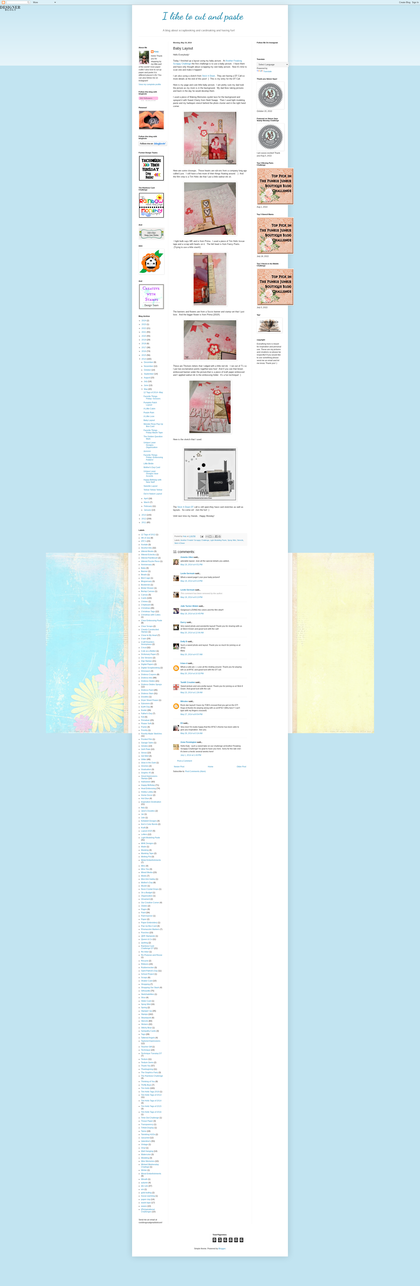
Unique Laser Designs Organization (151, 445)
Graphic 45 (146, 773)
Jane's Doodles (148, 811)
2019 (144, 340)
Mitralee (184, 701)
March (147, 502)
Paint (143, 912)
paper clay (145, 1199)
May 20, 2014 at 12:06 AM (192, 633)
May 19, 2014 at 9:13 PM (191, 581)
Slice (143, 997)
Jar (142, 814)
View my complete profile (150, 84)
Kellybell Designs (149, 821)
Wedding (145, 1158)
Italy (143, 807)
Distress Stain (147, 693)
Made (143, 847)
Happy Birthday (148, 785)
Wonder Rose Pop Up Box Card (153, 425)
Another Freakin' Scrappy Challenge (194, 540)
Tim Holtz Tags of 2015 (151, 1106)
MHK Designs (147, 843)
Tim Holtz (145, 1088)
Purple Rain (149, 412)
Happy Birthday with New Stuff (152, 481)
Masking (145, 850)
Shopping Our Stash (150, 987)
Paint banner (147, 916)
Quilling (144, 943)
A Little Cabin (149, 409)
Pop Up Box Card (149, 926)
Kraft (143, 828)
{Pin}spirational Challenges (148, 1210)
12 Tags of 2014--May (153, 392)
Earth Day (145, 707)
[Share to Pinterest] (219, 536)
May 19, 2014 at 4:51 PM (191, 564)
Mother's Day (147, 882)
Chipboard (146, 605)
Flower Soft (146, 723)
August (147, 378)
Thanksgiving (147, 1069)
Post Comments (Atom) (195, 771)
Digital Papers (147, 664)
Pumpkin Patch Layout (150, 403)
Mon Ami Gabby (148, 879)
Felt (142, 717)
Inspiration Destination (151, 802)
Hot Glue (145, 798)
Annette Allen (186, 557)
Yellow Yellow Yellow (153, 490)
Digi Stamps (146, 661)
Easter (144, 710)
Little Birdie (149, 463)
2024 (144, 320)
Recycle (144, 961)
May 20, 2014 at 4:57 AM (191, 654)
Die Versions (146, 658)
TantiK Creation (187, 682)
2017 (144, 347)
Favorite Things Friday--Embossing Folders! (153, 457)
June (146, 385)
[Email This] (207, 536)
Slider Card (146, 1001)
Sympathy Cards (148, 1031)
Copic (143, 638)
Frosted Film (146, 739)
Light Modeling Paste (218, 540)
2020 (144, 336)
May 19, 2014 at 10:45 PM (192, 613)
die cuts (144, 1186)
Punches (145, 932)
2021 (144, 332)
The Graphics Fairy (149, 1072)
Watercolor (146, 1154)
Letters (144, 834)
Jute (143, 818)
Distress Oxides (148, 681)
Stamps (144, 1014)
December (149, 362)
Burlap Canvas (147, 591)
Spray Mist (232, 540)
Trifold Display (147, 1128)
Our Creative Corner (150, 902)
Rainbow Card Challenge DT (147, 947)
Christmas (145, 608)
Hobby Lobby (147, 792)
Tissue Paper (147, 1121)
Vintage (144, 1144)
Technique (145, 1050)
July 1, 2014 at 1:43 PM (190, 755)
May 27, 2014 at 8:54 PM (191, 714)
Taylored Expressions (150, 1041)
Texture (144, 1059)
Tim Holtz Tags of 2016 (151, 1112)
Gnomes (145, 766)
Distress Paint (147, 690)
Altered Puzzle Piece (150, 561)
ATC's (143, 541)
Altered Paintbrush (149, 558)
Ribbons (145, 964)
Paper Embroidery (149, 922)
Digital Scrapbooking (150, 668)
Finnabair (145, 720)
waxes (144, 1206)
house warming (148, 1196)
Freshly (144, 730)
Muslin (144, 886)
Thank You (146, 1066)
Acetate (144, 544)
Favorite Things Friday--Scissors (152, 397)
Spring (144, 1007)
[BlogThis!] (210, 536)
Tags (143, 1034)
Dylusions (145, 703)
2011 (144, 522)
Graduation (146, 769)
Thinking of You (148, 1081)
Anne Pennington (188, 742)
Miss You (145, 869)
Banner (144, 571)
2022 (144, 328)
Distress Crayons (148, 674)
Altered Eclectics (148, 554)
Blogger (222, 1248)
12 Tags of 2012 (148, 534)
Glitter (143, 759)
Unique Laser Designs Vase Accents (151, 473)
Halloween (146, 782)
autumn (144, 1183)
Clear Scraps (147, 626)
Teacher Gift (146, 1047)
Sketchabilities (147, 994)
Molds (144, 876)
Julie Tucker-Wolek (189, 606)
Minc (143, 866)
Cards (144, 598)
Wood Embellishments (151, 1174)
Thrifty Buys (146, 1085)
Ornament (145, 899)
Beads (144, 574)
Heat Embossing (148, 788)
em (142, 1189)
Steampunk (146, 1018)
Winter (144, 1170)
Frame (144, 727)
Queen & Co (146, 939)
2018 (144, 343)
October (147, 370)
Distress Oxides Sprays (151, 684)
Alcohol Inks (146, 548)
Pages (144, 909)
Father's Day (146, 713)
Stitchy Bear (146, 1028)
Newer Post (179, 766)
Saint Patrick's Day (149, 971)
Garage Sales (147, 743)
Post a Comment (184, 761)
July (146, 381)
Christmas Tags (148, 611)
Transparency (147, 1124)
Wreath (144, 1179)
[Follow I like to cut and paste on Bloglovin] (148, 100)
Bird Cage (145, 578)
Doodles (145, 697)
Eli (181, 723)
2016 (144, 351)
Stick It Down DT (185, 507)
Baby (143, 568)
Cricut (143, 647)
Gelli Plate (145, 749)
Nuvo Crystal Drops (149, 889)
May (146, 389)
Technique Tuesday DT (151, 1053)
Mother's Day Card (152, 467)
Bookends (145, 585)
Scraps (144, 977)
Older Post (241, 766)
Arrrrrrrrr (147, 451)
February (148, 506)
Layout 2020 (146, 831)
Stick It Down (208, 76)
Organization (147, 896)
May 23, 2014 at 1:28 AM (191, 692)
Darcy (183, 622)
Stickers (144, 1024)
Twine (143, 1131)
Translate (267, 71)
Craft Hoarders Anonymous (147, 643)
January (148, 510)
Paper (144, 919)
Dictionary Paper (148, 654)
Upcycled (145, 1138)
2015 (144, 355)
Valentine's (146, 1141)
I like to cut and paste (202, 16)
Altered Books (147, 551)
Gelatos (144, 746)
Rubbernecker (147, 967)
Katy (156, 52)
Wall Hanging (147, 1151)
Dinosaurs (145, 671)
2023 (144, 324)
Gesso (144, 753)
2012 (144, 519)
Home (210, 766)
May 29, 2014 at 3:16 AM (191, 733)
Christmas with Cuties (150, 615)
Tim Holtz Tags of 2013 (151, 1095)
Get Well (145, 756)
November (149, 366)
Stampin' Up (146, 1011)
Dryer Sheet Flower (149, 700)
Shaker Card (146, 981)
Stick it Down (179, 543)
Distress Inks (146, 678)
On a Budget (146, 892)
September (149, 374)
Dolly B (183, 641)
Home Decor (146, 795)
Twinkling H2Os (148, 1134)
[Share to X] (213, 536)
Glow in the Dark (148, 763)
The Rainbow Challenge (152, 1076)
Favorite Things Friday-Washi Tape (153, 431)
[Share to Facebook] (216, 536)
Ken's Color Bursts (149, 824)
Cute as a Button (148, 651)
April (146, 498)
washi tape (146, 1203)
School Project (147, 974)
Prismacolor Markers (150, 929)
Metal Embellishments (151, 860)
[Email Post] (202, 536)
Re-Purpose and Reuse (151, 955)
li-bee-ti (183, 663)
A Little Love (149, 416)
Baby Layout (149, 420)
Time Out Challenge (150, 1118)
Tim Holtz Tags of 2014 (151, 1101)
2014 (144, 359)
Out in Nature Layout (153, 494)
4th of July (145, 538)
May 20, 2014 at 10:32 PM (192, 673)
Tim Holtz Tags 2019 (150, 1092)
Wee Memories (148, 1161)
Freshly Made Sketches (151, 734)
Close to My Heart (149, 635)
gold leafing (146, 1193)
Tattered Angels (148, 1038)
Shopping (145, 984)
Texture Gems (147, 1062)
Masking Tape (147, 853)
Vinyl (143, 1148)
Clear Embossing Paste (151, 620)
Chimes (144, 601)
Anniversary (146, 564)
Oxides (144, 906)
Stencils (240, 540)
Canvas (144, 595)
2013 (144, 515)
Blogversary (146, 581)
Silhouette (145, 991)
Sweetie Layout (150, 486)
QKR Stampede (148, 936)
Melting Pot (146, 857)
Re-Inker (145, 952)
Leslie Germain (187, 573)
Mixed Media (147, 872)
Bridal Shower (147, 588)
